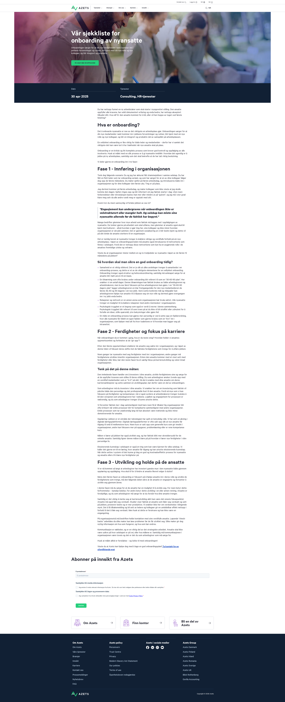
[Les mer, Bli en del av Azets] (209, 623)
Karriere (133, 8)
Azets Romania (189, 661)
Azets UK (187, 670)
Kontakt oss (180, 2)
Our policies (114, 665)
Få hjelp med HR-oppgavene (85, 63)
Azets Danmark (190, 647)
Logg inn (192, 2)
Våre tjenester (79, 652)
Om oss (121, 8)
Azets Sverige (189, 665)
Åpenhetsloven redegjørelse (122, 675)
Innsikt (144, 8)
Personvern (114, 647)
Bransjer (109, 8)
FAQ (74, 684)
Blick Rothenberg (190, 675)
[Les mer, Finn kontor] (160, 622)
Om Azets (77, 647)
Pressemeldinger (80, 675)
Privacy (112, 656)
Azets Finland (189, 652)
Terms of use (115, 670)
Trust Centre (115, 652)
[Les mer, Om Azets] (111, 622)
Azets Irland (188, 656)
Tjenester (97, 8)
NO (202, 2)
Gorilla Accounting (191, 679)
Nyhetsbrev (78, 679)
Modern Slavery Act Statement (123, 661)
